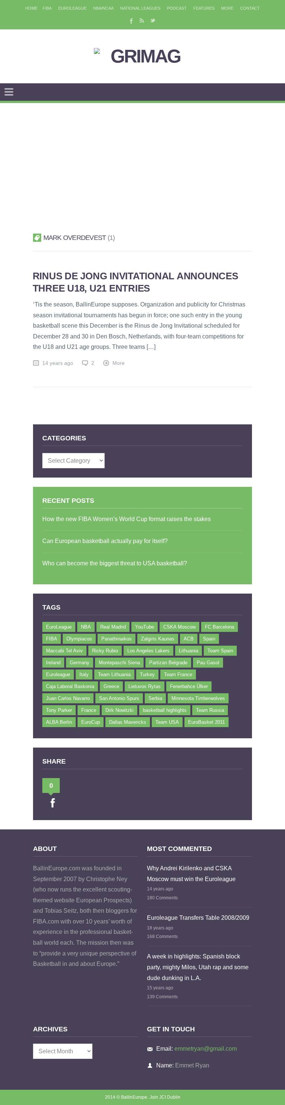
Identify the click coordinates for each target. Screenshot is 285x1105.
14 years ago (57, 363)
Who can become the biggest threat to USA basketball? (114, 563)
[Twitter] (153, 20)
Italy (84, 674)
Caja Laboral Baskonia (70, 686)
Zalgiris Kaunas (157, 639)
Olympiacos (79, 639)
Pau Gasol (208, 662)
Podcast (177, 8)
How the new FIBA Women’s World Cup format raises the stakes (126, 519)
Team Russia (210, 710)
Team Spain (220, 650)
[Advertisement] (142, 159)
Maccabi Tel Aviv (64, 650)
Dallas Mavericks (127, 722)
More (227, 8)
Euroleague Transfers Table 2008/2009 (198, 918)
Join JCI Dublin (165, 1097)
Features (203, 8)
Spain (209, 639)
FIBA (47, 8)
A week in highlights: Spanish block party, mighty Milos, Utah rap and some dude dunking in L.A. (198, 967)
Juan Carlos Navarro (68, 698)
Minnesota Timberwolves (198, 698)
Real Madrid (113, 627)
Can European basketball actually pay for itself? (105, 541)
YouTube (144, 627)
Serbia (155, 698)
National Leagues (140, 8)
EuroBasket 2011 (206, 722)
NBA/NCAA (103, 8)
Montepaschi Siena (119, 662)
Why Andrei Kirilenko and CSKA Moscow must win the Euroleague (191, 873)
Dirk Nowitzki (119, 710)
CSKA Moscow (179, 627)
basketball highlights (165, 710)
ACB (189, 639)
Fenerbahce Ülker (189, 686)
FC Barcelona (219, 627)
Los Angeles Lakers (148, 650)
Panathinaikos (116, 639)
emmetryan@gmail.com (205, 1048)
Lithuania (188, 650)
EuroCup (90, 722)
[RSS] (142, 20)
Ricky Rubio (105, 650)
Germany (79, 662)
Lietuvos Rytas (144, 686)
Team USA (167, 722)
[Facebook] (131, 20)
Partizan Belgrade (168, 662)
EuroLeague (72, 8)
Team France (178, 674)
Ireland (53, 662)
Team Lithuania (114, 674)
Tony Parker (59, 710)
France (88, 710)
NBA (86, 627)
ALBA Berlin (59, 722)
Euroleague (58, 674)
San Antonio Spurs (119, 698)
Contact (250, 8)
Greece (111, 686)
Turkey (147, 674)
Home (31, 8)
